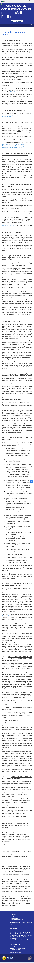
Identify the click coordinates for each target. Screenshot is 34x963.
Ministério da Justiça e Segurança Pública (20, 932)
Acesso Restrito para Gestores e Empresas (21, 922)
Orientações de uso (15, 949)
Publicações (13, 91)
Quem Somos (13, 938)
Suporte (12, 924)
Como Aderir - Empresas (16, 921)
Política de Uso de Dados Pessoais (18, 951)
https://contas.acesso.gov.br (20, 138)
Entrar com (16, 21)
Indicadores (13, 916)
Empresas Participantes (8, 615)
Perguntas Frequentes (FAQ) (17, 952)
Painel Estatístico (14, 918)
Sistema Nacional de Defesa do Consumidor (21, 935)
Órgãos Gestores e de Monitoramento (19, 931)
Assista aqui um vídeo (8, 225)
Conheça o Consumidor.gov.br (17, 948)
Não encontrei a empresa (16, 919)
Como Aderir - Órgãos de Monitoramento (20, 936)
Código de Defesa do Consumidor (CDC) (20, 939)
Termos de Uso (14, 946)
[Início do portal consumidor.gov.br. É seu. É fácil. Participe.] (17, 10)
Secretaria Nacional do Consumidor (19, 934)
